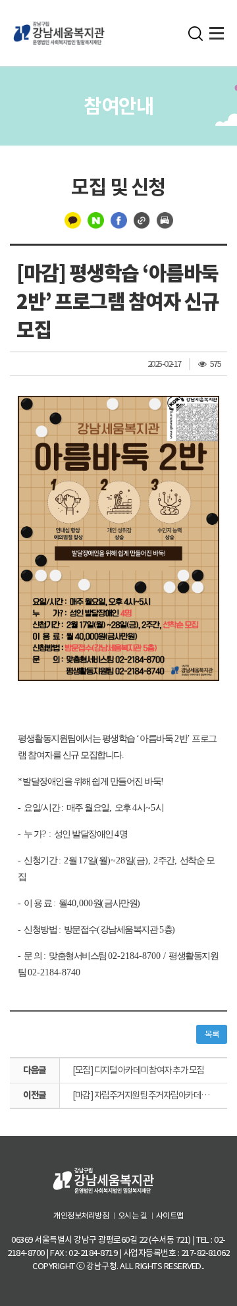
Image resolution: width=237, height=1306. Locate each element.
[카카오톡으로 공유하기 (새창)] (73, 220)
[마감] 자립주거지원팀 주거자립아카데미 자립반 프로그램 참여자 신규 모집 (149, 1095)
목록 (212, 1034)
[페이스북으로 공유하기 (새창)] (119, 220)
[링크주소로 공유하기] (142, 220)
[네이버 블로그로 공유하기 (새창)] (96, 220)
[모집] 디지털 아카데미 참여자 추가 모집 (138, 1070)
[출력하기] (165, 220)
